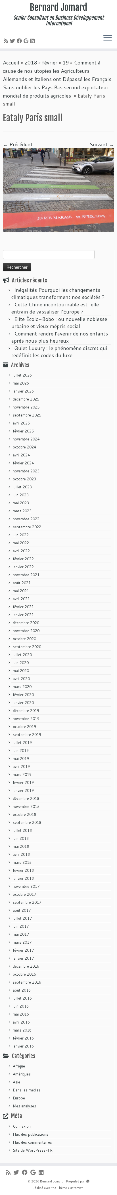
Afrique (19, 1066)
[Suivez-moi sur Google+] (27, 41)
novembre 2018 (26, 806)
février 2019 (23, 782)
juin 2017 (21, 926)
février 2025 (23, 431)
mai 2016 (21, 1014)
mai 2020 (21, 670)
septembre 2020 (27, 646)
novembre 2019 (26, 718)
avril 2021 (21, 598)
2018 (30, 62)
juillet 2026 (22, 375)
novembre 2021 (26, 574)
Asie (16, 1082)
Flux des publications (30, 1134)
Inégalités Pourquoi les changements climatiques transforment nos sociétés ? (58, 293)
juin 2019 (21, 750)
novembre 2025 (26, 407)
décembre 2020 (26, 622)
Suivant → (101, 144)
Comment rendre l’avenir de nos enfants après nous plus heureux (59, 337)
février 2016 (23, 1038)
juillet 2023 (22, 487)
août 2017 (22, 910)
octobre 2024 (24, 447)
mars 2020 (22, 686)
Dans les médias (27, 1090)
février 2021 (23, 606)
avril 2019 (21, 766)
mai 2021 (21, 590)
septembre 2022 (27, 526)
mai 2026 (21, 383)
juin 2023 (21, 495)
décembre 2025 (26, 399)
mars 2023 (22, 510)
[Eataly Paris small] (58, 189)
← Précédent (18, 144)
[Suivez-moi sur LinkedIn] (33, 41)
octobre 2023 (24, 479)
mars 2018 (22, 862)
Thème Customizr (70, 1188)
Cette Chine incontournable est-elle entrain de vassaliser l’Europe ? (55, 308)
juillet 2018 (22, 830)
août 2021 (22, 582)
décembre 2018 (26, 798)
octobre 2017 (24, 894)
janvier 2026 (23, 391)
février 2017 (23, 950)
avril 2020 (21, 678)
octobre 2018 (24, 814)
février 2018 (23, 870)
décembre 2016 (26, 966)
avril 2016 (21, 1022)
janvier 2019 (23, 790)
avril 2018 (21, 854)
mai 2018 (21, 846)
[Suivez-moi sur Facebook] (20, 41)
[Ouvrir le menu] (107, 38)
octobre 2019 (24, 726)
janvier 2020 (23, 702)
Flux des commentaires (32, 1142)
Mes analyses (24, 1106)
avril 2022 (21, 550)
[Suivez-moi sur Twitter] (13, 41)
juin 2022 (21, 534)
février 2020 (23, 694)
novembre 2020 (26, 630)
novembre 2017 (26, 886)
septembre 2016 (27, 982)
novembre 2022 (26, 518)
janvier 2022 (23, 566)
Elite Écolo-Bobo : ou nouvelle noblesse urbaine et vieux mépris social (59, 322)
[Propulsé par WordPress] (88, 1180)
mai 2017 (21, 934)
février (49, 62)
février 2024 (23, 463)
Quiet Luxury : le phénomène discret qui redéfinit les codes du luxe (59, 351)
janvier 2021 (23, 614)
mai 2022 (21, 542)
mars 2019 (22, 774)
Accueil (11, 62)
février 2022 (23, 558)
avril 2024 (21, 455)
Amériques (22, 1074)
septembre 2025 (27, 415)
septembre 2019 (27, 734)
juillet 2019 (22, 742)
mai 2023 (21, 503)
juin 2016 (21, 1006)
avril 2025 (21, 423)
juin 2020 (21, 662)
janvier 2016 (23, 1046)
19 (65, 62)
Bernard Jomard (58, 7)
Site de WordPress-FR (33, 1150)
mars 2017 (22, 942)
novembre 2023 (26, 471)
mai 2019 (21, 758)
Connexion (22, 1126)
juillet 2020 (22, 654)
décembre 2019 (26, 710)
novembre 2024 (26, 439)
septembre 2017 (27, 902)
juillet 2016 (22, 998)
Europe (19, 1098)
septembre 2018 (27, 822)
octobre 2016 (24, 974)
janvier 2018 (23, 878)
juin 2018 (21, 838)
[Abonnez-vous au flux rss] (7, 41)
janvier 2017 (23, 958)
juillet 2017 (22, 918)
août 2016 (22, 990)
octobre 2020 (24, 638)
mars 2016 (22, 1030)
